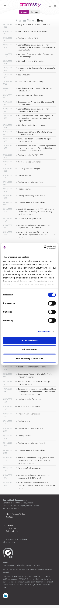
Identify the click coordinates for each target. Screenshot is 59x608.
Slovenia (34, 12)
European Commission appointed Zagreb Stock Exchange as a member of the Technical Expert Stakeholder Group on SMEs (37, 148)
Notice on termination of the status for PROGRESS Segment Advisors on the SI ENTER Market (36, 234)
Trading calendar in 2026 (28, 38)
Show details (44, 331)
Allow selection (29, 349)
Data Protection (12, 531)
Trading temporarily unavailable (30, 182)
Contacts (9, 517)
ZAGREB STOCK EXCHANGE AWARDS (32, 31)
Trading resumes (24, 175)
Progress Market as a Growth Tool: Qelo (34, 25)
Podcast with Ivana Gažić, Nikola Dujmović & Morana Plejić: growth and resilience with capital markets (35, 118)
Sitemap (9, 525)
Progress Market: (26, 20)
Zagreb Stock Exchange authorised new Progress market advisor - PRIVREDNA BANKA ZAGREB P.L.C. (36, 47)
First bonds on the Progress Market (32, 125)
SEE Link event (24, 75)
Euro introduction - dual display (30, 95)
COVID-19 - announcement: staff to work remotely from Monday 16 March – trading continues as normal (36, 211)
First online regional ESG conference (32, 61)
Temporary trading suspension (30, 218)
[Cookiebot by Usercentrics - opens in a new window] (44, 247)
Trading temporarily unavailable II (31, 196)
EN (48, 6)
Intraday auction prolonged (29, 169)
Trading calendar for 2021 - (30, 155)
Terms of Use (11, 528)
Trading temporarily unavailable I (31, 202)
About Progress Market (15, 514)
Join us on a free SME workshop (30, 81)
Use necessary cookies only (29, 358)
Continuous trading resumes (29, 162)
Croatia (24, 12)
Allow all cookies (29, 340)
